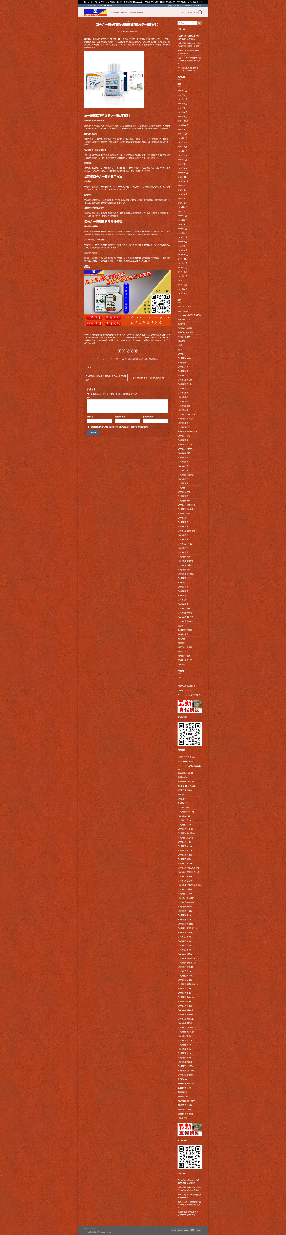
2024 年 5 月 (182, 151)
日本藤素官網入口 (185, 444)
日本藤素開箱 (183, 604)
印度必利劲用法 (184, 319)
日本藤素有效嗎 (184, 513)
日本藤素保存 (183, 388)
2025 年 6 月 (182, 95)
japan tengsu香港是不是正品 (189, 315)
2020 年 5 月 (182, 237)
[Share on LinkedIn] (136, 351)
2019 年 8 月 (182, 263)
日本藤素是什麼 (184, 501)
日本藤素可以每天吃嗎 (186, 414)
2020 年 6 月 (182, 233)
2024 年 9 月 (182, 134)
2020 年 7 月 (182, 229)
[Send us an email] (200, 5)
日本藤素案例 (183, 522)
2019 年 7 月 (182, 267)
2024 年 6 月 (182, 147)
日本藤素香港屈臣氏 (186, 617)
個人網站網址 (148, 417)
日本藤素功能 (183, 410)
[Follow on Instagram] (196, 5)
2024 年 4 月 (182, 155)
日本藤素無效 (183, 548)
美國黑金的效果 (184, 656)
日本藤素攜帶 (183, 462)
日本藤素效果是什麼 (186, 475)
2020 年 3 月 (182, 246)
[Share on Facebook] (119, 351)
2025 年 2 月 (182, 112)
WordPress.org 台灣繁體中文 (190, 695)
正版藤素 (181, 639)
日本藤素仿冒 (183, 371)
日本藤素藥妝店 (184, 569)
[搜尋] (111, 12)
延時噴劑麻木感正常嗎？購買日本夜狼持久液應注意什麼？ (189, 44)
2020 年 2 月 (182, 250)
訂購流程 (181, 664)
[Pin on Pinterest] (132, 351)
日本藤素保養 (183, 393)
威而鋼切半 (106, 187)
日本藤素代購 (183, 367)
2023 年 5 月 (182, 203)
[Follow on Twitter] (198, 5)
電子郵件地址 (120, 417)
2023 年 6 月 (182, 198)
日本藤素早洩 (183, 496)
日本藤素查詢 (183, 518)
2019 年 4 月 (182, 280)
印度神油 (181, 324)
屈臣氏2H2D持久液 (185, 332)
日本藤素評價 (183, 587)
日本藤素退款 (183, 595)
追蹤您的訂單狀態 (173, 6)
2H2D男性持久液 (184, 306)
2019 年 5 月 (182, 276)
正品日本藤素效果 (185, 630)
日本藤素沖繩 (183, 539)
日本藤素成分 (183, 457)
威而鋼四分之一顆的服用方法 (105, 335)
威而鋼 (87, 39)
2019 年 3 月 (182, 285)
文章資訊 (133, 12)
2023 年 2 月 (182, 216)
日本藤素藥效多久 (185, 578)
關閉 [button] (200, 2)
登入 (179, 682)
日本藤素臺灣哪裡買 (186, 561)
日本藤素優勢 (183, 401)
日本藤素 (116, 12)
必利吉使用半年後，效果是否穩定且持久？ (150, 378)
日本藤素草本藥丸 (185, 565)
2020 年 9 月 (182, 220)
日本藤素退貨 (183, 600)
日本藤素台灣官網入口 (186, 418)
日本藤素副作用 (184, 406)
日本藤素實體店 (184, 453)
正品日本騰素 (183, 634)
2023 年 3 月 (182, 211)
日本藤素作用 (183, 375)
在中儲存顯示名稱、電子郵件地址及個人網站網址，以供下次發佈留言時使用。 (120, 427)
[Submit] (199, 23)
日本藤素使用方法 (185, 384)
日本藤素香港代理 (185, 613)
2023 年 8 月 (182, 190)
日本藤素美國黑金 (185, 557)
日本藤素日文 (183, 488)
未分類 (127, 21)
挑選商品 (124, 12)
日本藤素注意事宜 (185, 544)
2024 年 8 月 (182, 138)
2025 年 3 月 (182, 108)
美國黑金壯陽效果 (185, 647)
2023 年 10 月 (183, 181)
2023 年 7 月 (182, 194)
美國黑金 (181, 643)
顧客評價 (140, 12)
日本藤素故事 (183, 466)
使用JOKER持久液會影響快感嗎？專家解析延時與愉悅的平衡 (189, 60)
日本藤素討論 (183, 582)
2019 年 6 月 (182, 272)
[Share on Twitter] (123, 351)
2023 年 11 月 (183, 177)
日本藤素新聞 (183, 483)
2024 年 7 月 (182, 142)
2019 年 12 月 (183, 255)
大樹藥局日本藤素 (185, 328)
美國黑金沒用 (183, 651)
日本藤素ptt (182, 362)
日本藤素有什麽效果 (186, 509)
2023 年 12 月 (183, 173)
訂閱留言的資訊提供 (186, 690)
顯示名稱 (90, 417)
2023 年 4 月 (182, 207)
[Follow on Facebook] (194, 5)
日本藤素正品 (183, 526)
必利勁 (180, 345)
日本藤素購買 (183, 591)
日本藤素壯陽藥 (184, 436)
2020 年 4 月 (182, 242)
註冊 (179, 677)
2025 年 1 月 (182, 116)
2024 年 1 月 (182, 168)
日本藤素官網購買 (185, 449)
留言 (89, 397)
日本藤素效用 (183, 479)
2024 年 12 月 (183, 121)
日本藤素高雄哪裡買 (186, 621)
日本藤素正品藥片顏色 (186, 531)
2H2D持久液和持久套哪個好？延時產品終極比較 (188, 69)
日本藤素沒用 (183, 535)
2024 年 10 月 (183, 129)
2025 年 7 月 (182, 91)
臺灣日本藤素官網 (185, 660)
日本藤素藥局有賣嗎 (186, 574)
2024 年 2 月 (182, 164)
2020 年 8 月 (182, 224)
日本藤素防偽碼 (184, 608)
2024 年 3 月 (182, 160)
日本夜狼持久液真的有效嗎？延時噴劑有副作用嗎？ (189, 37)
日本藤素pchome (184, 358)
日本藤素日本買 (184, 492)
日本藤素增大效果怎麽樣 (187, 431)
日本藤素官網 (183, 440)
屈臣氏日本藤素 (184, 337)
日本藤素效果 (183, 470)
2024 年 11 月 (183, 125)
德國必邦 (181, 341)
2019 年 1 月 (182, 293)
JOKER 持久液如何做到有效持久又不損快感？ (189, 51)
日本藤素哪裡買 (184, 427)
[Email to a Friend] (127, 351)
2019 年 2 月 (182, 289)
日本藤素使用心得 (185, 380)
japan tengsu (183, 311)
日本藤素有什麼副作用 (186, 505)
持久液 (180, 350)
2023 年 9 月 (182, 185)
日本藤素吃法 (183, 423)
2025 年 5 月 (182, 99)
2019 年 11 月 (183, 259)
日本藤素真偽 (183, 552)
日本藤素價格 (183, 397)
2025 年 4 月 (182, 103)
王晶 (136, 31)
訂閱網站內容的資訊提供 (187, 686)
